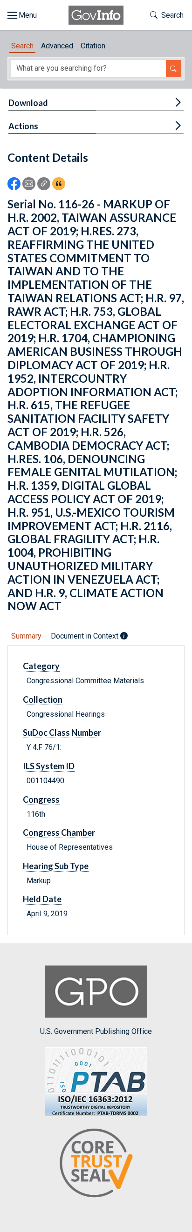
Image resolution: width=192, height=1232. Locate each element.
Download (28, 103)
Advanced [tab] (57, 45)
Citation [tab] (93, 45)
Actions (23, 126)
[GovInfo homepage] (96, 15)
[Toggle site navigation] (22, 15)
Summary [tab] (26, 636)
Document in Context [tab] (85, 636)
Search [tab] (22, 45)
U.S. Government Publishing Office (96, 1031)
